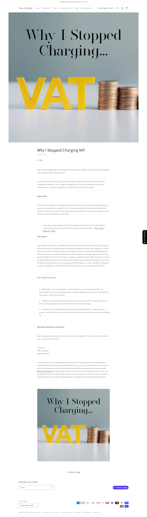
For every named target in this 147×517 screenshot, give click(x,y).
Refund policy (78, 512)
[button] (46, 8)
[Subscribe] (52, 487)
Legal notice (97, 512)
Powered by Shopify (35, 512)
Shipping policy (88, 512)
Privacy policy (45, 512)
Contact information (67, 512)
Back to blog (75, 472)
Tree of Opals (26, 512)
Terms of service (55, 512)
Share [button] (41, 160)
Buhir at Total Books (44, 371)
